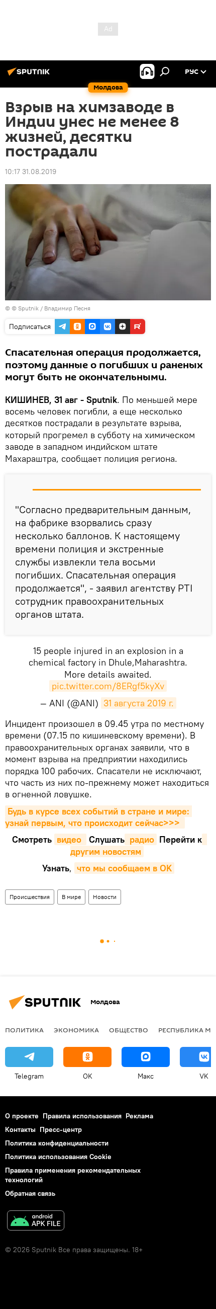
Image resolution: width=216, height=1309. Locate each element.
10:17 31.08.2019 (30, 171)
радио (140, 839)
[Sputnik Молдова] (30, 75)
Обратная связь (30, 1193)
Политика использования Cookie (58, 1156)
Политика (24, 1029)
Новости (105, 897)
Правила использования (82, 1115)
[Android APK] (36, 1221)
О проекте (22, 1115)
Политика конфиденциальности (57, 1143)
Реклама (139, 1115)
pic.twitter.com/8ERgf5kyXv (108, 686)
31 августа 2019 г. (138, 703)
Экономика (76, 1029)
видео (70, 839)
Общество (128, 1029)
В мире (71, 897)
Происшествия (30, 897)
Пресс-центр (61, 1129)
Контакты (20, 1129)
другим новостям (138, 845)
